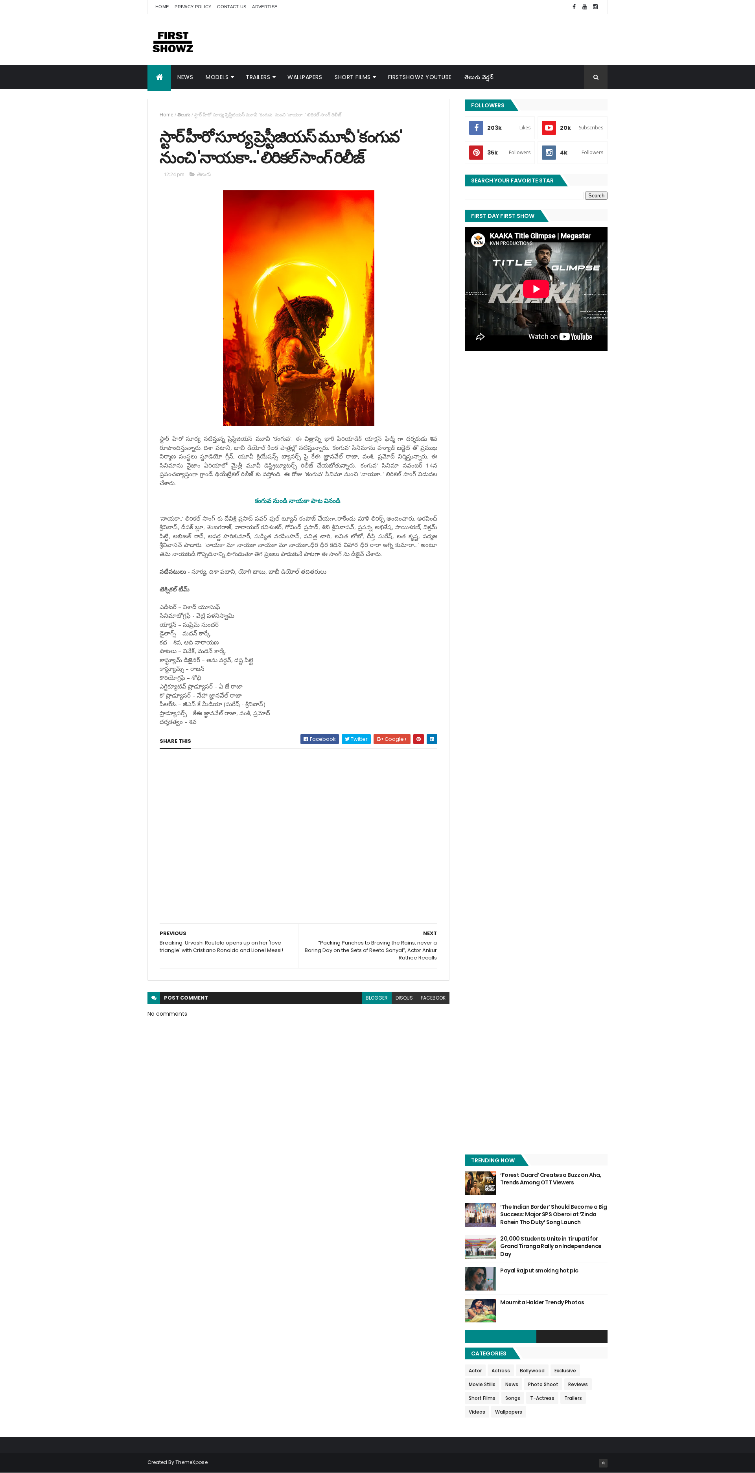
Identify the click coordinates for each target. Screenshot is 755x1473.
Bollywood (532, 1370)
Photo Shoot (543, 1384)
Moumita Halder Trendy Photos (542, 1302)
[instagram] (595, 7)
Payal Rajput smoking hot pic (539, 1270)
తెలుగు (183, 114)
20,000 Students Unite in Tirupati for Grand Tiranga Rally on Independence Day (550, 1246)
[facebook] (574, 7)
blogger (377, 997)
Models (217, 77)
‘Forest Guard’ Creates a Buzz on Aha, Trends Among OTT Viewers (550, 1179)
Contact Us (231, 6)
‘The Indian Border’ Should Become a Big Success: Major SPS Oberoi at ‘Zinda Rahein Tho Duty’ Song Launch (553, 1214)
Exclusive (565, 1370)
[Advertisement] (464, 39)
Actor (475, 1370)
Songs (512, 1398)
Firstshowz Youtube (420, 77)
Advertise (264, 6)
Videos (477, 1412)
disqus (404, 997)
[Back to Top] (603, 1463)
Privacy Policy (193, 6)
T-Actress (542, 1398)
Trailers (258, 77)
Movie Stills (482, 1384)
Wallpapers (304, 77)
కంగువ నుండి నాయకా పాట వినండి (298, 500)
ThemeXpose (191, 1462)
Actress (501, 1370)
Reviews (578, 1384)
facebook (433, 997)
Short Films (353, 77)
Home (162, 6)
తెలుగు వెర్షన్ (479, 77)
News (185, 77)
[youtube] (584, 7)
